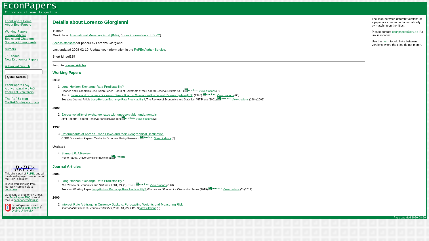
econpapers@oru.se (405, 31)
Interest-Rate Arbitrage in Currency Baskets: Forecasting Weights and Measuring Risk (122, 204)
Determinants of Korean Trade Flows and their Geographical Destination (112, 134)
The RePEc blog (16, 98)
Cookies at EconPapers (19, 92)
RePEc (31, 173)
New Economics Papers (21, 59)
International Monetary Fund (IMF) (94, 35)
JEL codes (12, 56)
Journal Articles (15, 35)
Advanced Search (17, 66)
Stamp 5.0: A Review (75, 153)
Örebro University (22, 210)
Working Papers (16, 31)
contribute (11, 189)
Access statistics (64, 43)
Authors (10, 49)
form (386, 41)
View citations (207, 91)
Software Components (20, 42)
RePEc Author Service (149, 49)
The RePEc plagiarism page (22, 102)
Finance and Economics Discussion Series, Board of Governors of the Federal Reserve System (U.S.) (132, 95)
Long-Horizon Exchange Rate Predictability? (92, 86)
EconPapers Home (18, 21)
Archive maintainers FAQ (20, 88)
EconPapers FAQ (17, 85)
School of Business (27, 208)
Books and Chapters (19, 38)
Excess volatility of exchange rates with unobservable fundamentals (109, 114)
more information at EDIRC (141, 35)
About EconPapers (18, 24)
